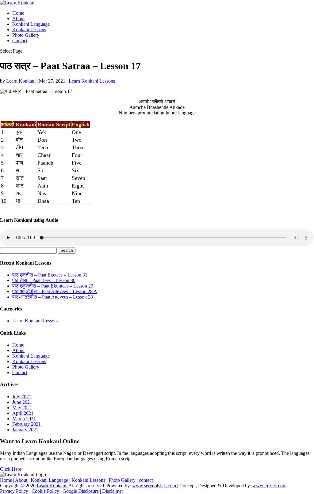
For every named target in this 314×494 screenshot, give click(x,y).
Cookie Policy (45, 491)
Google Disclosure (81, 491)
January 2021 (25, 429)
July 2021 (21, 396)
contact (146, 480)
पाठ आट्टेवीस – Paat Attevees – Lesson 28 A (54, 291)
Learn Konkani (21, 81)
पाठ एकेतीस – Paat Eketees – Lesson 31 (49, 274)
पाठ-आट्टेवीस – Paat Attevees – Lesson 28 (52, 296)
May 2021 (22, 407)
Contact (19, 40)
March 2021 (24, 418)
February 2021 (26, 424)
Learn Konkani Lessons (92, 81)
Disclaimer (112, 491)
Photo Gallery (25, 35)
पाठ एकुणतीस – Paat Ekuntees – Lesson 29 (52, 285)
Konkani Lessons (29, 29)
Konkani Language (31, 24)
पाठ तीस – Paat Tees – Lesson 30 (43, 280)
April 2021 (22, 413)
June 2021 (22, 402)
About (18, 18)
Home (18, 13)
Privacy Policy (14, 491)
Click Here (10, 469)
